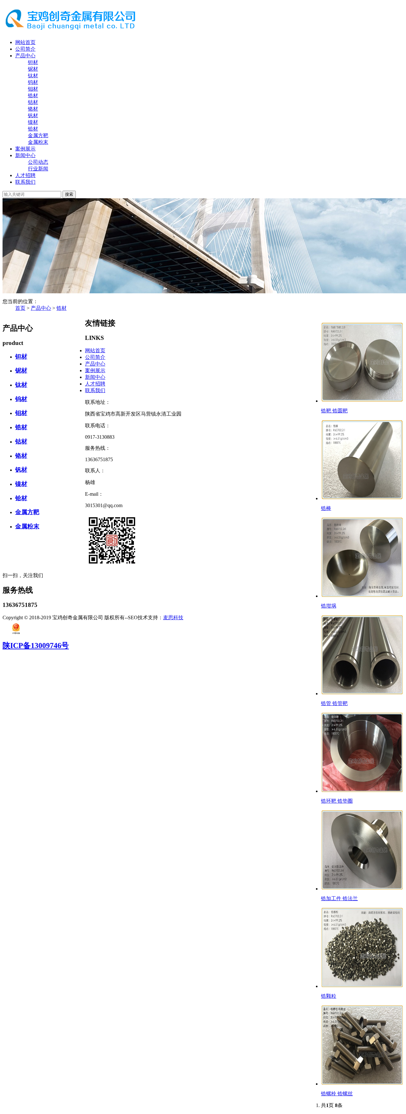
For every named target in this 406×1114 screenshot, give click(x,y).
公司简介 (25, 49)
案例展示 (25, 148)
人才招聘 (25, 175)
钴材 (33, 102)
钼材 (33, 89)
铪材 (33, 128)
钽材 (33, 62)
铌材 (33, 69)
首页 (20, 308)
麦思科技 (173, 617)
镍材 (33, 122)
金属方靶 (38, 135)
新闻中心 (25, 155)
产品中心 (25, 55)
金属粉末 (38, 142)
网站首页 (25, 42)
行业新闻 (38, 168)
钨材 (33, 82)
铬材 (33, 108)
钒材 (33, 115)
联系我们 (25, 182)
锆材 (33, 95)
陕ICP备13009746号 (36, 645)
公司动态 (38, 162)
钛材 (33, 75)
